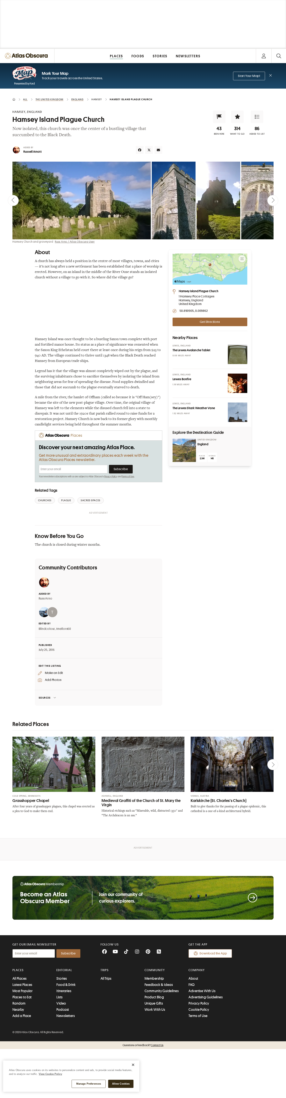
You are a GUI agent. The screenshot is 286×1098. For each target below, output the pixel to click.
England (202, 444)
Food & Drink (65, 984)
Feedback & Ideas (159, 984)
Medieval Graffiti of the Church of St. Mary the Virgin (141, 803)
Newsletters (65, 1015)
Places (18, 970)
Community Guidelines (162, 991)
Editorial (64, 970)
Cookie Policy (199, 1009)
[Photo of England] (184, 450)
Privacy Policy (110, 476)
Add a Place (21, 1015)
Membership (154, 978)
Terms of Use (128, 476)
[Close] (133, 1065)
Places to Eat (22, 997)
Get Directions (210, 321)
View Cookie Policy (50, 1074)
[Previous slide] (13, 200)
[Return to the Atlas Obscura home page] (27, 56)
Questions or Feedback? (143, 1045)
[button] (219, 117)
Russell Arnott (32, 151)
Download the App (213, 953)
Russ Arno (45, 598)
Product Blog (154, 997)
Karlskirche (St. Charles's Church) (218, 801)
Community (155, 970)
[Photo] (237, 354)
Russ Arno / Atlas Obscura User (75, 241)
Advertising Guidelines (206, 997)
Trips (105, 970)
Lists (59, 997)
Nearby (18, 1009)
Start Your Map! (249, 76)
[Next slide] (272, 200)
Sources (45, 697)
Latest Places (22, 984)
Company (197, 970)
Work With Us (155, 1009)
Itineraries (63, 991)
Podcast (62, 1009)
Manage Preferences (88, 1083)
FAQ (192, 984)
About (193, 978)
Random (19, 1003)
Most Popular (22, 991)
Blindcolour (47, 628)
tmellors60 (63, 628)
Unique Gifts (154, 1003)
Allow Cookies (121, 1083)
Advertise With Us (202, 991)
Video (61, 1003)
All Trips (106, 978)
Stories (61, 978)
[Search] (278, 56)
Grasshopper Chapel (30, 801)
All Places (19, 978)
